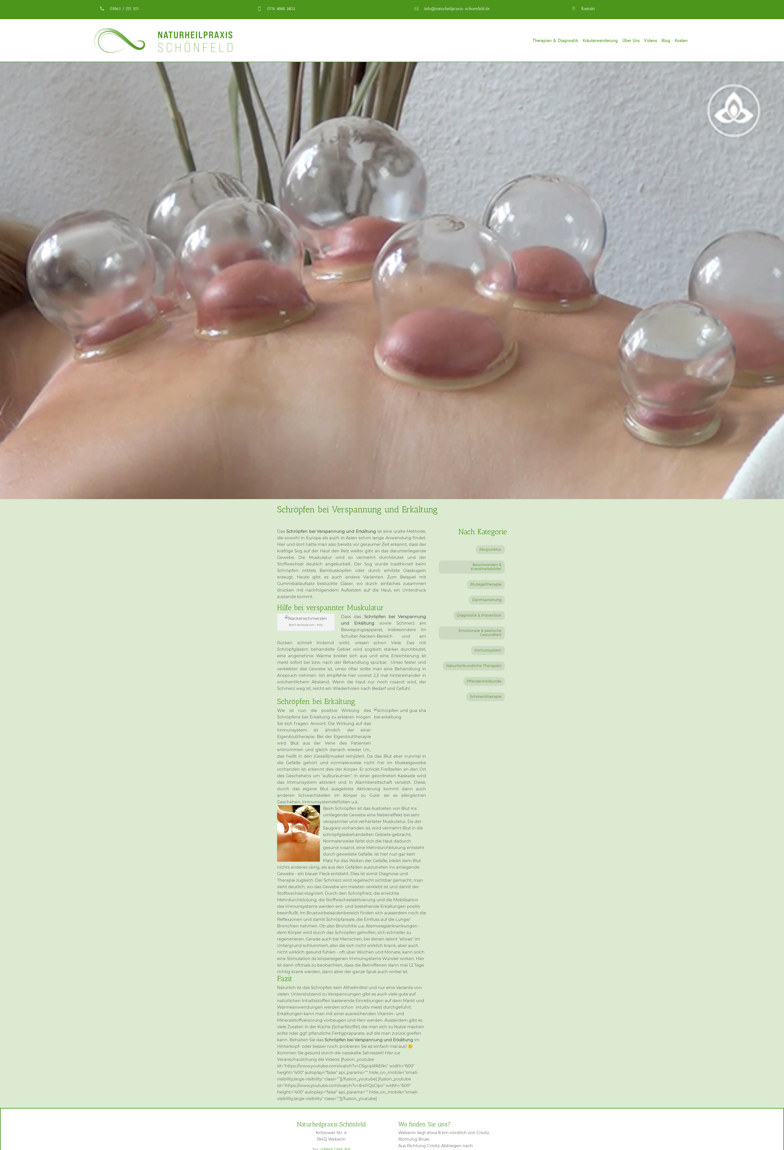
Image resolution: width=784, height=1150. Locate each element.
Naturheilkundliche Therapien (473, 666)
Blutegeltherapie (485, 584)
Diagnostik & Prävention (479, 615)
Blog (666, 40)
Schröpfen (293, 701)
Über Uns (631, 40)
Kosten (681, 40)
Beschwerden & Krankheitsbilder (486, 567)
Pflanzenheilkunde (484, 681)
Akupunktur (490, 549)
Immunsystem (487, 650)
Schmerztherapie (485, 696)
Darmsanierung (486, 600)
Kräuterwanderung (600, 40)
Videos (650, 40)
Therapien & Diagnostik (555, 40)
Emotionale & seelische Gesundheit (480, 632)
